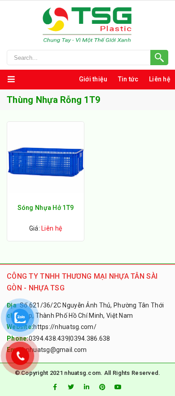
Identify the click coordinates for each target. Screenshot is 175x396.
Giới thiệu (93, 79)
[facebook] (55, 387)
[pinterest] (102, 387)
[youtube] (118, 387)
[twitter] (71, 387)
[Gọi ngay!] (87, 57)
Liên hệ (160, 79)
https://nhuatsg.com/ (64, 326)
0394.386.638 (90, 338)
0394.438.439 (49, 338)
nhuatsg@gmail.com (56, 349)
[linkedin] (87, 387)
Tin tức (128, 79)
